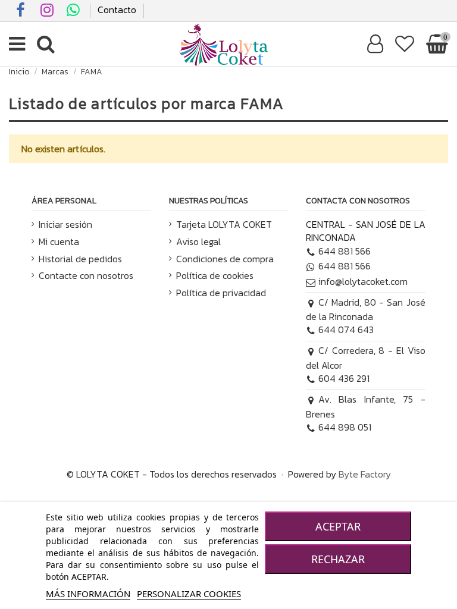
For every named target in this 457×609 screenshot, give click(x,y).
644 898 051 (344, 427)
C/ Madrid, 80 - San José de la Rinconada (365, 309)
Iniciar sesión (65, 224)
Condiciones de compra (225, 258)
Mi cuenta (59, 241)
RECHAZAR (338, 559)
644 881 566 (344, 251)
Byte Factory (365, 474)
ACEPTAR (338, 526)
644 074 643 (346, 329)
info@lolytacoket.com (363, 281)
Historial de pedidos (80, 258)
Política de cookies (214, 275)
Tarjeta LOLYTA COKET (224, 224)
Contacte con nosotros (86, 275)
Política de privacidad (221, 292)
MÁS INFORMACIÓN (88, 593)
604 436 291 (344, 378)
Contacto (117, 9)
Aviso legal (198, 241)
